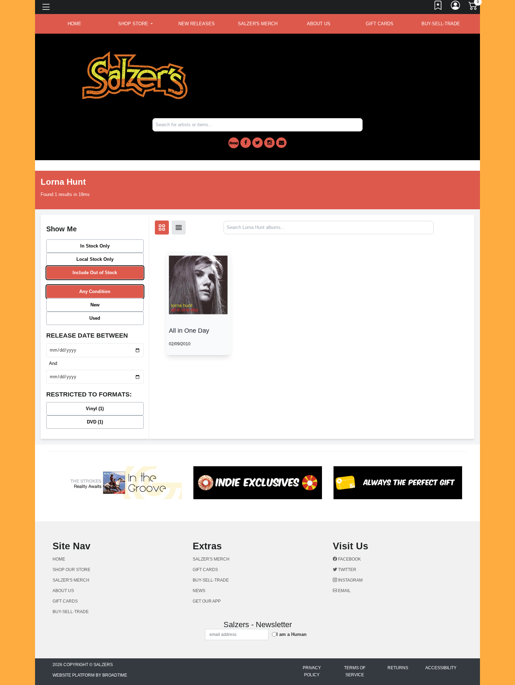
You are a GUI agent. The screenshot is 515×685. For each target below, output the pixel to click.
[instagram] (269, 143)
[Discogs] (234, 143)
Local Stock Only (95, 259)
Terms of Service (354, 671)
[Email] (281, 143)
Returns (397, 667)
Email (344, 590)
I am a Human (291, 634)
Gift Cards (379, 23)
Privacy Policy (312, 671)
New (94, 304)
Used (94, 318)
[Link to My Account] (456, 7)
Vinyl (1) (95, 408)
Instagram (350, 580)
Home (59, 559)
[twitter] (257, 143)
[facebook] (246, 143)
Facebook (349, 559)
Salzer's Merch (257, 23)
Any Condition (94, 291)
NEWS (199, 590)
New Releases (196, 23)
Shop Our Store (71, 569)
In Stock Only (95, 246)
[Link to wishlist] (438, 7)
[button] (135, 24)
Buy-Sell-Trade (440, 23)
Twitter (346, 569)
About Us (318, 23)
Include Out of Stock (95, 272)
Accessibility (440, 667)
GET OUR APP (207, 601)
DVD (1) (95, 422)
